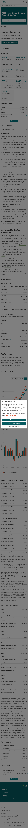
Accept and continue (14, 423)
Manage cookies (13, 426)
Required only (14, 420)
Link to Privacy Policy (11, 415)
